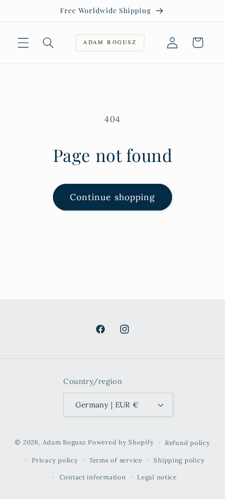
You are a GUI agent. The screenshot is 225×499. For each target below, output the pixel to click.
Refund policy (187, 442)
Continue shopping (112, 196)
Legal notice (157, 477)
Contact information (93, 477)
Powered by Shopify (120, 442)
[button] (22, 42)
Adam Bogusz (64, 442)
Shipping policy (178, 460)
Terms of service (116, 460)
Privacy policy (55, 460)
